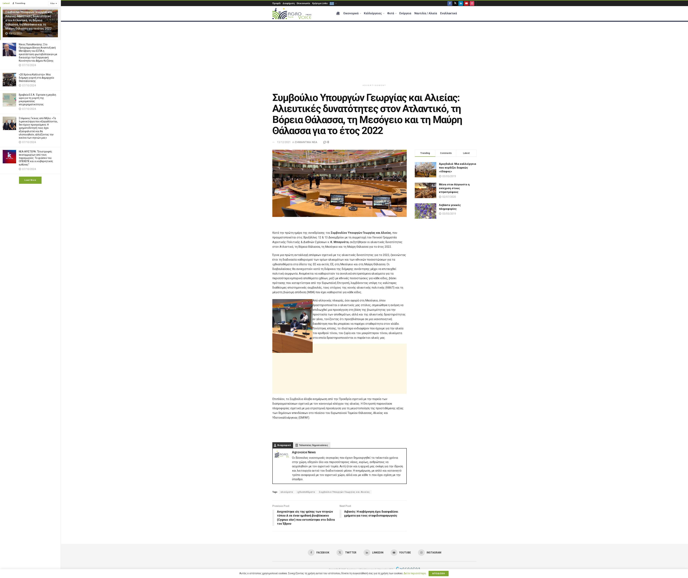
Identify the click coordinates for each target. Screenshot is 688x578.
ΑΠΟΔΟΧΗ (438, 573)
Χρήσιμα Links (320, 3)
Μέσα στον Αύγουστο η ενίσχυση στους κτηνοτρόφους (454, 188)
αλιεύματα (287, 492)
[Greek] (333, 3)
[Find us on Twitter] (455, 3)
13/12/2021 (284, 142)
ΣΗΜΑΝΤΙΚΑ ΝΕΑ (306, 142)
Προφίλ (276, 3)
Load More (30, 180)
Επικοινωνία (303, 3)
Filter (52, 3)
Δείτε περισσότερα (415, 573)
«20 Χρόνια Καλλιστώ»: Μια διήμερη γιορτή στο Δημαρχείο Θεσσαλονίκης (36, 77)
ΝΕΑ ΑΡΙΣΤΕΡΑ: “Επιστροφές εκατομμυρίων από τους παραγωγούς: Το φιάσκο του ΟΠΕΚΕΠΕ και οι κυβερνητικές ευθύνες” (36, 158)
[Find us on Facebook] (449, 3)
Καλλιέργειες (373, 13)
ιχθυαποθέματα (306, 492)
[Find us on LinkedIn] (460, 3)
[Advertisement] (374, 52)
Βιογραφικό (284, 445)
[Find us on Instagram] (472, 3)
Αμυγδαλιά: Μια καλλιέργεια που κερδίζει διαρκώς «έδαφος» (457, 167)
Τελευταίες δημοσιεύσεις (313, 445)
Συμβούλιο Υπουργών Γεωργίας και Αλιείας (344, 492)
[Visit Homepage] (291, 13)
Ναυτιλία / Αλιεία (425, 13)
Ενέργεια (405, 13)
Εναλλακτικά (448, 13)
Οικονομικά (351, 13)
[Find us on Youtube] (466, 3)
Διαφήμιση (289, 3)
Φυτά (390, 13)
